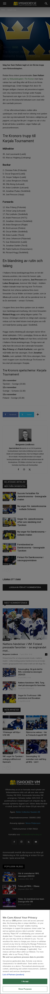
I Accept (25, 981)
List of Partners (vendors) (13, 975)
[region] (25, 952)
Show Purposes (25, 989)
